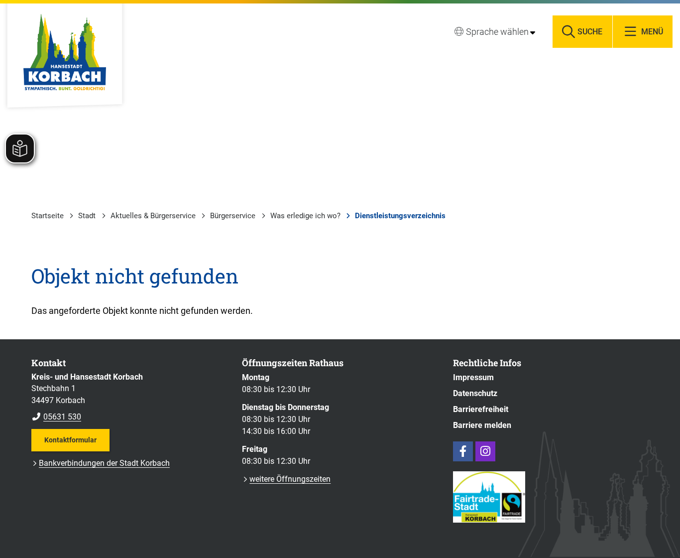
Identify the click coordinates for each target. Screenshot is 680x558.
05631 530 (56, 416)
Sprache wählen (497, 31)
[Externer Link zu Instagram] (485, 451)
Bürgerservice (232, 215)
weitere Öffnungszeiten (290, 479)
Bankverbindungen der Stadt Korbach (104, 463)
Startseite (47, 215)
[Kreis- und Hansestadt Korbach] (129, 397)
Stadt (87, 215)
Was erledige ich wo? (305, 215)
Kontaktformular (70, 440)
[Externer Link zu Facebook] (463, 451)
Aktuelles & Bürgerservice (153, 215)
